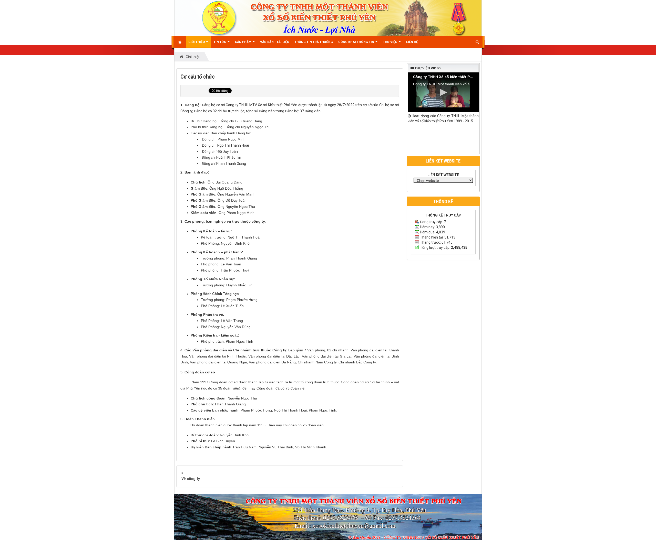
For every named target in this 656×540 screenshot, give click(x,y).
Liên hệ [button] (412, 42)
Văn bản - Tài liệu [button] (274, 42)
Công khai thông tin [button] (356, 42)
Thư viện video (427, 68)
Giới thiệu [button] (197, 42)
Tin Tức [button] (220, 42)
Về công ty (190, 478)
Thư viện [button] (390, 42)
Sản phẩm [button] (243, 42)
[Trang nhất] (181, 42)
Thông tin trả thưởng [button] (313, 42)
